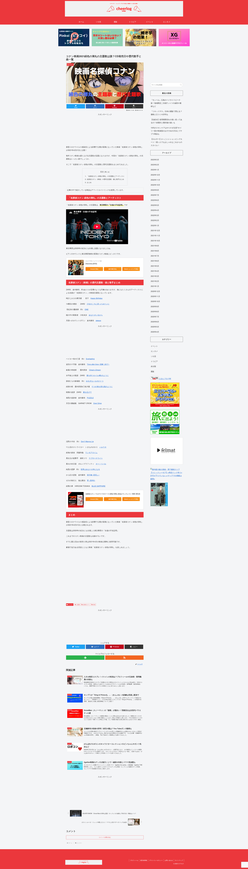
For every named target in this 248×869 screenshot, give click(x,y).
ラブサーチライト (96, 458)
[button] (181, 85)
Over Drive (97, 403)
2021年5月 (155, 266)
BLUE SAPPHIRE (98, 486)
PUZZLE (90, 397)
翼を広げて (87, 392)
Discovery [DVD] (91, 263)
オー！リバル (101, 463)
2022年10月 (155, 185)
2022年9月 (155, 190)
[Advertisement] (105, 129)
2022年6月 (155, 200)
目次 (102, 171)
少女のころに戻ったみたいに (98, 304)
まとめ (89, 182)
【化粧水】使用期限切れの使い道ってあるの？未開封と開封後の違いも (166, 121)
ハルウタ (102, 447)
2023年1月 (155, 169)
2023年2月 (155, 164)
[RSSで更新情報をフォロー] (124, 657)
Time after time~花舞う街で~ (98, 364)
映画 (94, 604)
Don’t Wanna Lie (87, 441)
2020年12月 (155, 291)
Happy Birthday (96, 298)
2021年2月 (155, 281)
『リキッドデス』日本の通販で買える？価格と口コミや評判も (166, 113)
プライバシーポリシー (156, 860)
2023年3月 (155, 159)
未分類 (153, 366)
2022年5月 (155, 205)
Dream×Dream (95, 370)
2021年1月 (155, 286)
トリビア (154, 361)
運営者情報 (143, 860)
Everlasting (90, 358)
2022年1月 (155, 225)
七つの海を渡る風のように (102, 386)
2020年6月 (155, 321)
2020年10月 (155, 301)
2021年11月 (155, 235)
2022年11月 (155, 179)
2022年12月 (155, 174)
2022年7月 (155, 195)
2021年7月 (155, 255)
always (98, 320)
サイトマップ (179, 860)
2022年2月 (155, 220)
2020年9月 (155, 306)
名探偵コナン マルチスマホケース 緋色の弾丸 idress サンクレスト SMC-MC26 (113, 494)
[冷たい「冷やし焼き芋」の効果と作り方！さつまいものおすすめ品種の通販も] (140, 37)
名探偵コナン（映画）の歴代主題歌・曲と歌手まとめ (105, 179)
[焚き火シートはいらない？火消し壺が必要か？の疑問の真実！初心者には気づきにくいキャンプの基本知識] (107, 37)
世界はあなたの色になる (90, 469)
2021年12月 (155, 230)
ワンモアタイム (91, 452)
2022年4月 (155, 210)
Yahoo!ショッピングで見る (131, 269)
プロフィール (134, 860)
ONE (86, 309)
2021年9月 (155, 245)
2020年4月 (155, 331)
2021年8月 (155, 250)
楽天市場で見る (113, 269)
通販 (152, 371)
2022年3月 (155, 215)
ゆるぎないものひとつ (94, 381)
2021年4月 (155, 271)
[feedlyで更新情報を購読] (85, 657)
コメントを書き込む (105, 837)
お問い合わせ (169, 860)
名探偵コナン (86, 604)
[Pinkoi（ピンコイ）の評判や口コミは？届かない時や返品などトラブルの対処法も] (73, 37)
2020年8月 (155, 311)
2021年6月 (155, 261)
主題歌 (78, 604)
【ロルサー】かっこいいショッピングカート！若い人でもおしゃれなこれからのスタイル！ (166, 142)
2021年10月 (155, 240)
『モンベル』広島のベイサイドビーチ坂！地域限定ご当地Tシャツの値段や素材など (166, 103)
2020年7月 (155, 316)
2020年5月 (155, 326)
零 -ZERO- (91, 480)
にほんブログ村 (165, 378)
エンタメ (70, 604)
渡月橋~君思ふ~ (93, 475)
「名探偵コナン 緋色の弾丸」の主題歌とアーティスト (105, 176)
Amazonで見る (94, 269)
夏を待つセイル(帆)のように (98, 375)
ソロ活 (153, 356)
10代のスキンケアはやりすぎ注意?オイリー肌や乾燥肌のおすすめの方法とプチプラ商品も (166, 130)
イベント (154, 346)
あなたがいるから (96, 315)
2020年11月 (155, 296)
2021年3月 (155, 276)
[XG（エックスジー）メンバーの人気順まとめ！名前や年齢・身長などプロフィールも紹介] (174, 37)
